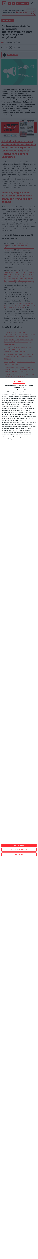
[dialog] (19, 818)
